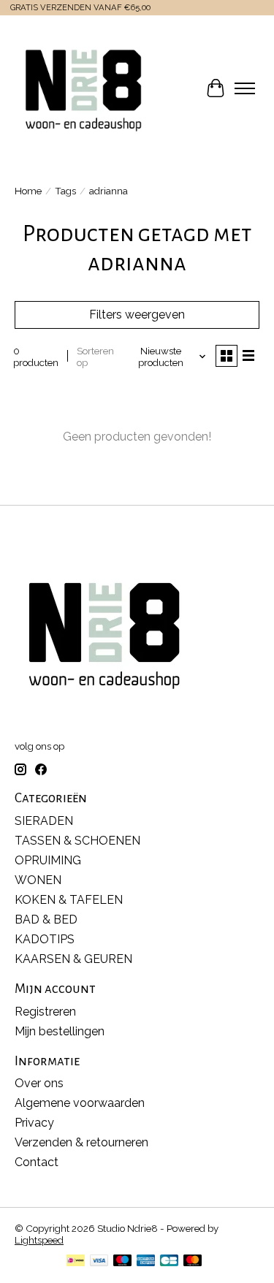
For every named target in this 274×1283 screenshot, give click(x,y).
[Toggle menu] (244, 88)
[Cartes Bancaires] (169, 1261)
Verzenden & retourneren (81, 1142)
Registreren (45, 1012)
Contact (36, 1162)
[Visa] (99, 1261)
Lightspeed (39, 1240)
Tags (65, 191)
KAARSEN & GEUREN (73, 959)
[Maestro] (122, 1261)
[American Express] (146, 1261)
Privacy (34, 1123)
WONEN (38, 880)
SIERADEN (44, 821)
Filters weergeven (137, 314)
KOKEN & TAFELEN (69, 900)
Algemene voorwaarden (80, 1103)
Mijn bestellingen (59, 1031)
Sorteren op (95, 356)
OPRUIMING (48, 860)
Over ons (39, 1083)
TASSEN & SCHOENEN (77, 841)
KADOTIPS (45, 939)
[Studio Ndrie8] (83, 88)
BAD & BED (46, 919)
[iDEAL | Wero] (75, 1261)
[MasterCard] (192, 1261)
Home (28, 191)
